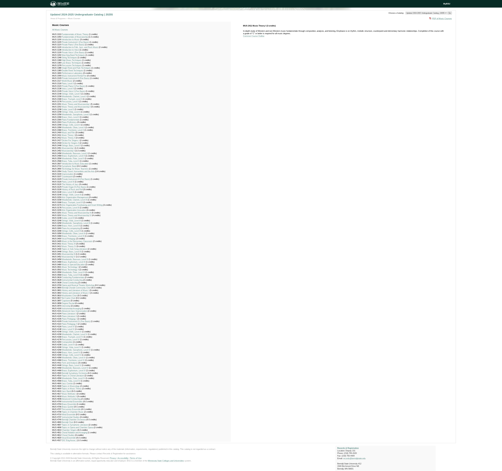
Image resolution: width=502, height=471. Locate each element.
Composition (67, 342)
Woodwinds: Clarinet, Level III (74, 200)
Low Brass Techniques (71, 63)
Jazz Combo (67, 383)
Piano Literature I (69, 313)
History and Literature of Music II (76, 293)
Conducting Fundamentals (73, 277)
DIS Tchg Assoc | (69, 440)
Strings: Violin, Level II (71, 94)
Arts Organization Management (75, 197)
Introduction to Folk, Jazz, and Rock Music (80, 47)
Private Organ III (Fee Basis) (74, 187)
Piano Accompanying (71, 228)
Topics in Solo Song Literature (74, 249)
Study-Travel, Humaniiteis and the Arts (78, 171)
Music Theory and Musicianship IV (76, 215)
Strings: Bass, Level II (71, 145)
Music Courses (74, 18)
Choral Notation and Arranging (74, 432)
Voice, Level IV (68, 329)
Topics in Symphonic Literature (75, 425)
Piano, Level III (68, 182)
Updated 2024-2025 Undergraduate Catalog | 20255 (81, 14)
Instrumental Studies (70, 417)
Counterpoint (67, 176)
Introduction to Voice (70, 50)
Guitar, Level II (68, 109)
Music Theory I (68, 135)
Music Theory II (68, 138)
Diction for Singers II (70, 143)
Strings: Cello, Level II (71, 125)
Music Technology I (70, 267)
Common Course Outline (253, 36)
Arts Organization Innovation (74, 210)
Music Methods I (69, 394)
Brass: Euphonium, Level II (73, 156)
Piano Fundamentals (70, 120)
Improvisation (67, 174)
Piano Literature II (69, 316)
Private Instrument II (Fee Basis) (76, 78)
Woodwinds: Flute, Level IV (73, 378)
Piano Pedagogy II (69, 324)
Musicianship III (68, 254)
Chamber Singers (69, 430)
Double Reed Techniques (72, 70)
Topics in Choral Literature (73, 375)
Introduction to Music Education (75, 163)
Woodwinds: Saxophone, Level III (76, 223)
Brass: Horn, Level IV (71, 352)
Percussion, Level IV (70, 339)
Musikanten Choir (69, 295)
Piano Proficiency (69, 122)
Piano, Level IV (68, 326)
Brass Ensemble (69, 404)
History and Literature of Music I (75, 290)
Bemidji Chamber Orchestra (74, 419)
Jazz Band (66, 391)
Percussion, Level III (70, 207)
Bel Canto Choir (68, 298)
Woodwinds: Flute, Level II (73, 158)
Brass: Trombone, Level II (73, 130)
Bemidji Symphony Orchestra (74, 373)
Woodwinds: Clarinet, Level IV (74, 334)
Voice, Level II (68, 88)
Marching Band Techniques (73, 55)
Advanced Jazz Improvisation (74, 311)
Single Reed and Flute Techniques (76, 68)
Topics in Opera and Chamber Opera (77, 427)
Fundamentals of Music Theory (75, 34)
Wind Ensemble (68, 414)
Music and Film (68, 132)
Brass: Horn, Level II (70, 117)
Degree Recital (68, 303)
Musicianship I (68, 148)
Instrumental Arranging (71, 308)
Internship (66, 306)
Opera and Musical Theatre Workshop (78, 285)
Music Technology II (70, 269)
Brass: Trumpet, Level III (72, 202)
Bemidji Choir (67, 422)
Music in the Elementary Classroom (77, 241)
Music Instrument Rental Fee (74, 76)
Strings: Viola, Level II (71, 112)
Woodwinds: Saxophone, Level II (76, 114)
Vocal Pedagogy (69, 238)
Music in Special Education (73, 264)
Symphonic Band (69, 166)
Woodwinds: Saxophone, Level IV (76, 350)
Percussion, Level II (70, 101)
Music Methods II (69, 396)
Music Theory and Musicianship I (76, 104)
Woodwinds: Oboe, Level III (73, 233)
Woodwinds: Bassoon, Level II (75, 153)
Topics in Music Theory (72, 388)
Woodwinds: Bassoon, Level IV (75, 368)
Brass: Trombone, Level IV (73, 360)
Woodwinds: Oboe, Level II (73, 127)
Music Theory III (69, 244)
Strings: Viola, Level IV (71, 347)
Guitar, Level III (68, 218)
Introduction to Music (70, 39)
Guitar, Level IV (68, 344)
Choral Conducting (70, 282)
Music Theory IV (69, 246)
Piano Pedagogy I (69, 319)
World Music (67, 81)
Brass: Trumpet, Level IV (72, 337)
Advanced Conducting (71, 399)
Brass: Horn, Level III (71, 226)
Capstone (66, 300)
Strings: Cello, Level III (71, 231)
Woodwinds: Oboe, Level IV (73, 357)
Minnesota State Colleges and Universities (166, 461)
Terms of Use (135, 458)
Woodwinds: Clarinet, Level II (74, 96)
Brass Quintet (68, 407)
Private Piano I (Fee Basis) (73, 44)
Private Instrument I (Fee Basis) (75, 42)
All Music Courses (60, 30)
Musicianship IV (68, 257)
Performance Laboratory (72, 73)
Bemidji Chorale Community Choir (76, 288)
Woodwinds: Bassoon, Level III (75, 259)
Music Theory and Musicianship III (76, 213)
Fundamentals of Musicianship (75, 37)
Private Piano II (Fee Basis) (73, 86)
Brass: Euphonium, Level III (73, 262)
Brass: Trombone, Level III (73, 236)
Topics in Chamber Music (73, 412)
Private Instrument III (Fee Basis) (76, 179)
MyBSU (446, 4)
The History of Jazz (70, 184)
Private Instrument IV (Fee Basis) (76, 321)
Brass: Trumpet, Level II (72, 99)
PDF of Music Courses (442, 18)
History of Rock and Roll (72, 189)
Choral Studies (68, 435)
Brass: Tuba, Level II (70, 161)
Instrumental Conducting (72, 280)
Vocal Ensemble (69, 438)
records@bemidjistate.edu (354, 458)
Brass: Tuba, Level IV (71, 381)
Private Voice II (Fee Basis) (73, 91)
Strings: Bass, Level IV (71, 365)
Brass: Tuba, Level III (71, 275)
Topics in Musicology (71, 386)
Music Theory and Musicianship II (76, 107)
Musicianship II (68, 151)
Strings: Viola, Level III (71, 220)
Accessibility (123, 458)
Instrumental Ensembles (72, 401)
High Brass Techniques (72, 60)
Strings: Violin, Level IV (71, 331)
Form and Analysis (70, 363)
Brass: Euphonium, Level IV (74, 370)
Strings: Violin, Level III (71, 195)
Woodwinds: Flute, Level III (73, 272)
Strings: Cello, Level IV (71, 355)
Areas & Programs (58, 18)
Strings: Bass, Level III (71, 251)
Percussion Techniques (72, 65)
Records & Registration (348, 448)
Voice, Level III (68, 192)
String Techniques (69, 57)
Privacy (113, 458)
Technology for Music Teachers (75, 169)
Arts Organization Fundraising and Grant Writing (82, 205)
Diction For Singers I (70, 140)
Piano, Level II (68, 83)
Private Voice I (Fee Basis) (73, 52)
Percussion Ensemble (71, 409)
